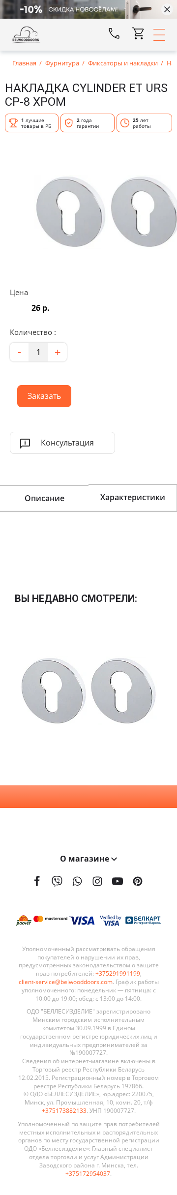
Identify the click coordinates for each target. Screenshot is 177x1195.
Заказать (39, 393)
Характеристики (132, 497)
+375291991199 (117, 974)
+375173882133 (64, 1111)
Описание (44, 498)
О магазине (85, 859)
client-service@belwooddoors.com (66, 982)
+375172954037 (87, 1174)
